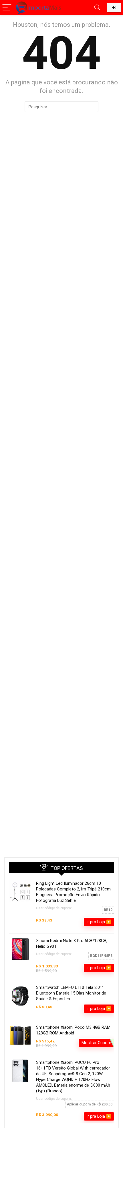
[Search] (97, 7)
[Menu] (7, 7)
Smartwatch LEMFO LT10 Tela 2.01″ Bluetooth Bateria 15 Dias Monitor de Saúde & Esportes (71, 993)
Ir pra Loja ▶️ (99, 922)
